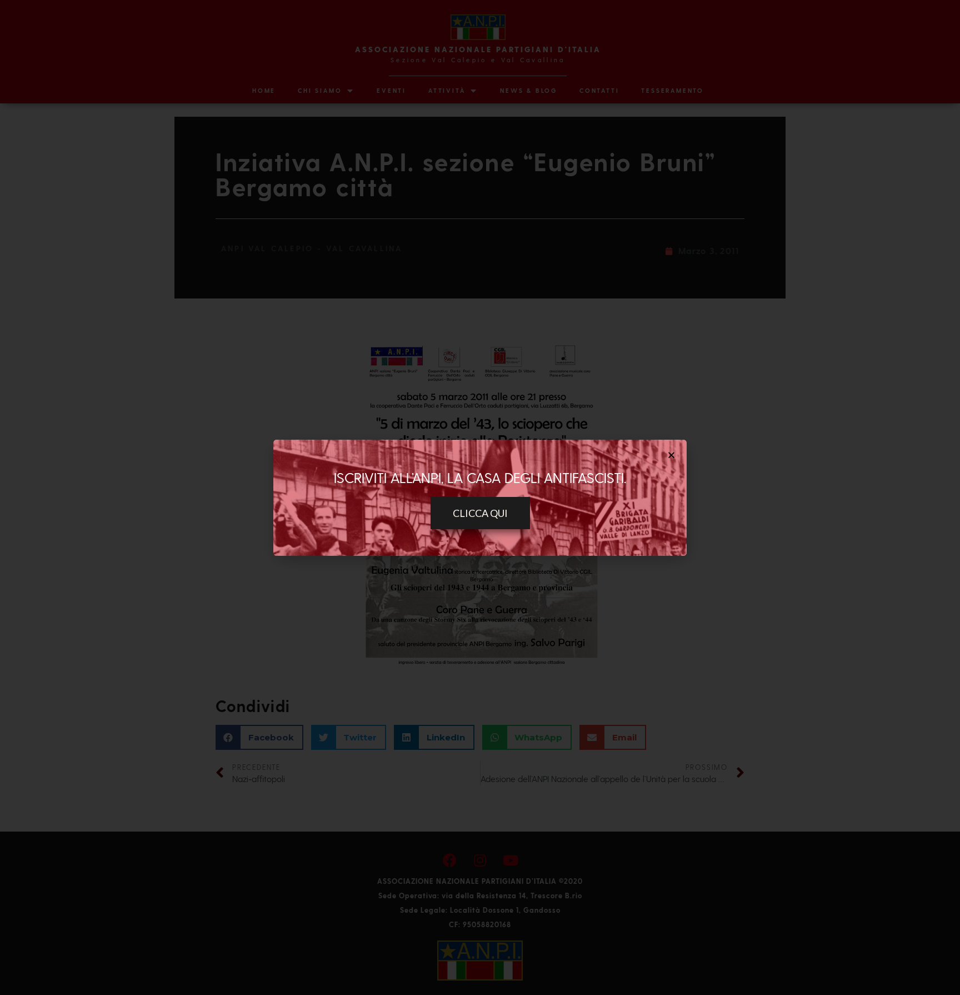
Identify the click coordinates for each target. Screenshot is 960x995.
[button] (480, 513)
